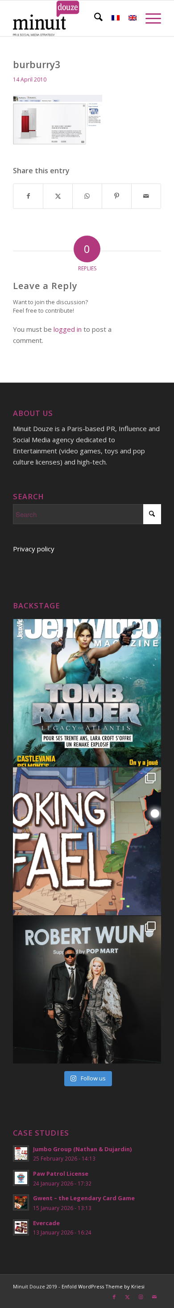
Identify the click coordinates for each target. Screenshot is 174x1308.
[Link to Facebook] (114, 1297)
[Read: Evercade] (21, 1227)
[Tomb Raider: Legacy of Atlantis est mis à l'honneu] (87, 693)
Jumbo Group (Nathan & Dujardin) (82, 1149)
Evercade (46, 1223)
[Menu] (149, 18)
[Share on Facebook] (28, 196)
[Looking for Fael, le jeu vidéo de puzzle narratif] (87, 841)
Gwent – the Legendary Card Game (84, 1198)
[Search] (94, 18)
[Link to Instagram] (141, 1297)
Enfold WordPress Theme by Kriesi (103, 1286)
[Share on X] (57, 196)
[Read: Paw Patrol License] (21, 1178)
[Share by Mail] (146, 196)
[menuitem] (94, 18)
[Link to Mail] (154, 1297)
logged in (68, 329)
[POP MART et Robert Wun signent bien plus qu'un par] (87, 990)
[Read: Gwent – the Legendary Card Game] (21, 1202)
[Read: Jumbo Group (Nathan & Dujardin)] (21, 1153)
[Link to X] (127, 1297)
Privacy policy (33, 548)
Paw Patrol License (60, 1173)
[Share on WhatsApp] (87, 196)
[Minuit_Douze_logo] (72, 18)
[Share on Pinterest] (116, 196)
